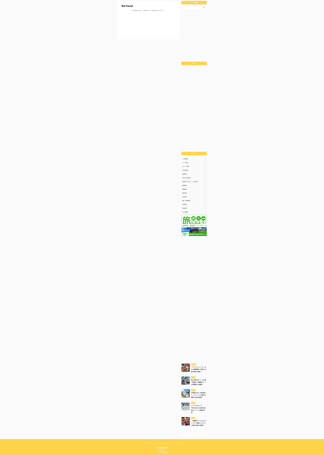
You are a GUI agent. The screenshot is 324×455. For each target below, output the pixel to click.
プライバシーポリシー (153, 443)
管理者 (143, 443)
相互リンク (179, 443)
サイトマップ (171, 443)
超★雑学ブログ (162, 450)
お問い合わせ (163, 443)
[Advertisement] (149, 25)
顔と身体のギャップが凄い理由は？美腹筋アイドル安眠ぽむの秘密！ (198, 382)
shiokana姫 (162, 448)
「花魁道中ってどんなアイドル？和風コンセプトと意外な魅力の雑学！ (198, 423)
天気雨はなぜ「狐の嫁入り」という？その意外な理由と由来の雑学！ (198, 395)
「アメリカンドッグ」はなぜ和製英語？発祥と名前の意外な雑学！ (198, 369)
